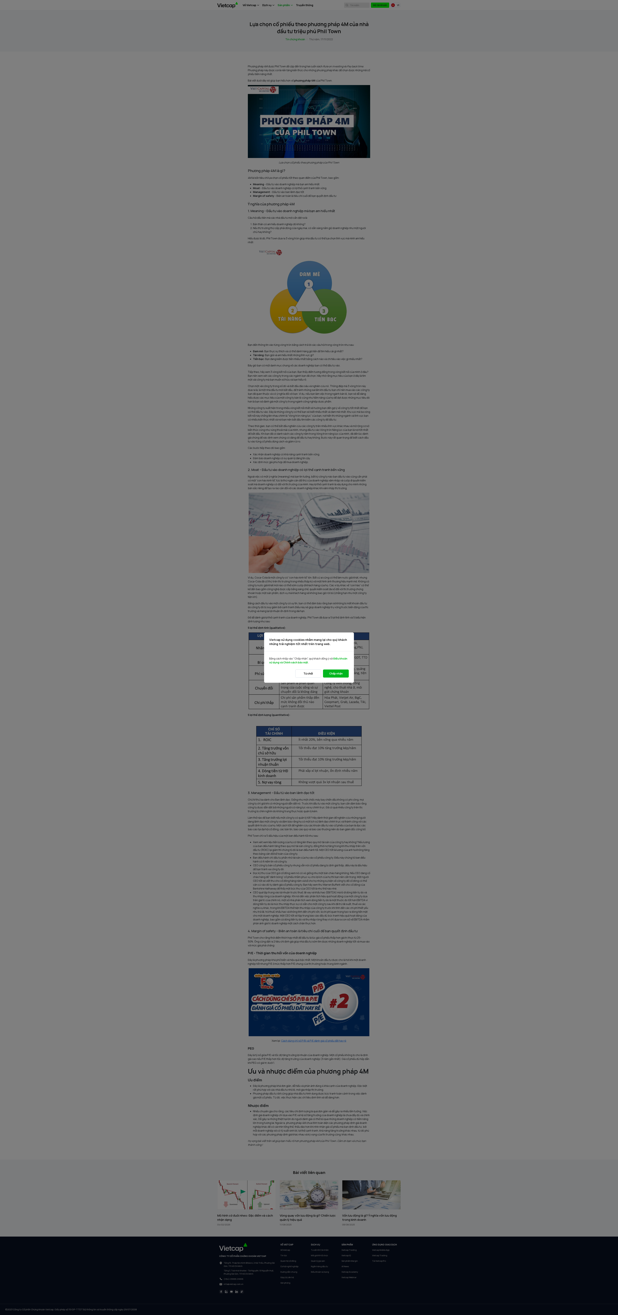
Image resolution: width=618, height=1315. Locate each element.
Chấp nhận (336, 673)
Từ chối (308, 673)
